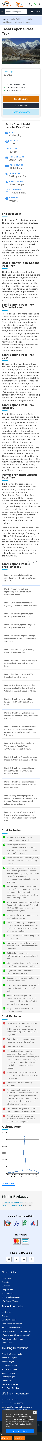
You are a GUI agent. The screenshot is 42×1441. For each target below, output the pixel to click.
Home (4, 19)
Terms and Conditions (11, 1297)
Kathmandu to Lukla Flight (12, 1339)
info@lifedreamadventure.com (19, 1407)
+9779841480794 (22, 112)
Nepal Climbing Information (12, 1327)
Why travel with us (10, 1301)
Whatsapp (22, 105)
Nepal (11, 19)
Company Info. (7, 1290)
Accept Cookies (20, 1431)
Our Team (6, 1286)
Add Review (8, 1183)
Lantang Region (8, 1373)
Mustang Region (8, 1377)
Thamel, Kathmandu (10, 1399)
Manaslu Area (7, 1380)
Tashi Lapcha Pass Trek (13, 1205)
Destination (6, 1278)
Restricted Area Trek (10, 1384)
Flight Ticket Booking (10, 1388)
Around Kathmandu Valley (12, 1354)
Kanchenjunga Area (9, 1369)
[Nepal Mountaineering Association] (33, 1223)
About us (5, 1282)
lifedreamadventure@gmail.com (14, 1409)
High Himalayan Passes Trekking (16, 22)
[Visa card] (25, 1241)
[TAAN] (25, 1223)
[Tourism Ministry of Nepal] (8, 1223)
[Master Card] (17, 1241)
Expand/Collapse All (34, 563)
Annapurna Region (9, 1358)
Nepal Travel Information (12, 1324)
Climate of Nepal (9, 1320)
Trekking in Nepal (23, 19)
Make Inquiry (19, 1438)
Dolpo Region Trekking (11, 1365)
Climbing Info (7, 1343)
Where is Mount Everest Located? (16, 1335)
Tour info (5, 1316)
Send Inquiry (21, 98)
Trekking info (7, 1312)
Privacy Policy (7, 1293)
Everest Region (8, 1361)
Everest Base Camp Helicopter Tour (16, 1331)
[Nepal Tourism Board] (17, 1223)
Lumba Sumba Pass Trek (13, 1202)
